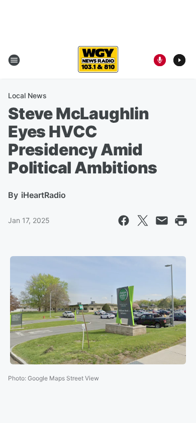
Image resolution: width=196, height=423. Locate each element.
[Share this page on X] (143, 221)
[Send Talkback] (160, 60)
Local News (27, 95)
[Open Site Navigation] (14, 60)
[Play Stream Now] (179, 60)
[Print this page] (181, 221)
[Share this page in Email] (162, 221)
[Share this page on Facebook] (124, 221)
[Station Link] (98, 60)
